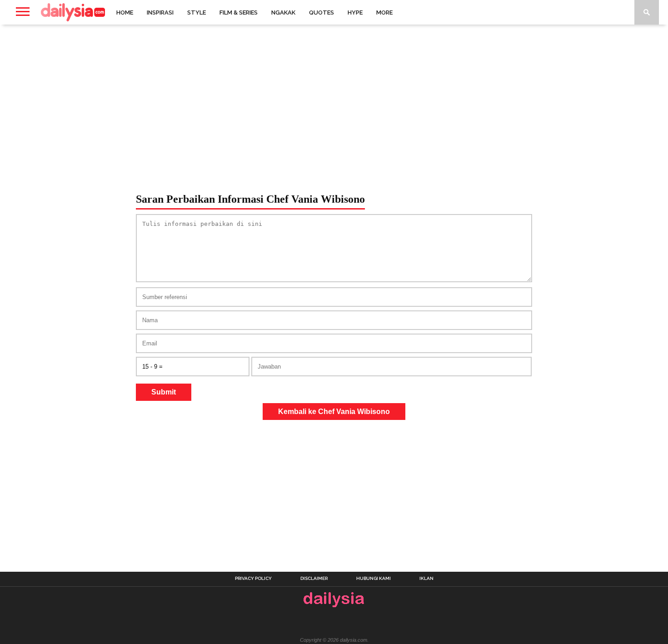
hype (355, 12)
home (124, 12)
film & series (238, 12)
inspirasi (160, 12)
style (196, 12)
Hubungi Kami (373, 578)
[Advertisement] (334, 97)
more (384, 12)
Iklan (426, 578)
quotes (321, 12)
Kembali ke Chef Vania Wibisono (334, 411)
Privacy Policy (253, 578)
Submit (163, 392)
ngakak (283, 12)
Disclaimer (314, 578)
